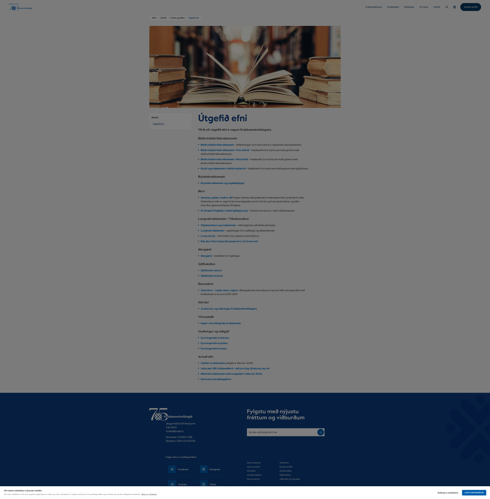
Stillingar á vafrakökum (448, 493)
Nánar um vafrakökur (149, 494)
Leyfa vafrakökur (474, 493)
